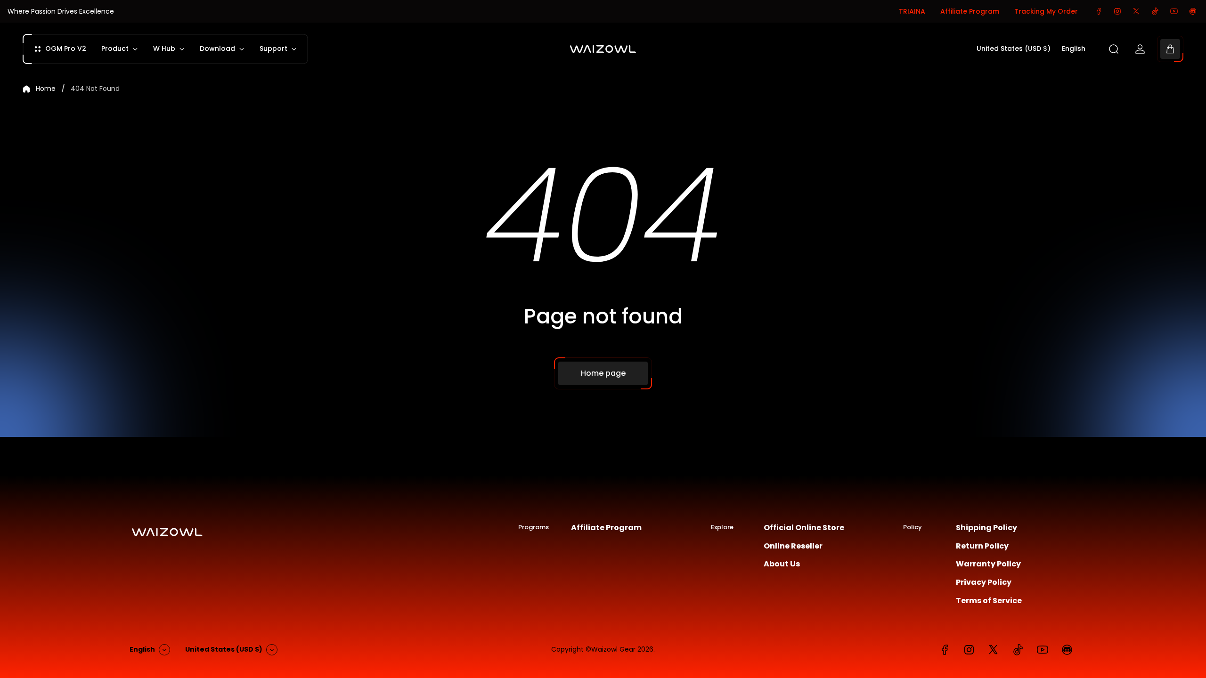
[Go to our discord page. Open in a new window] (1192, 11)
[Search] (1113, 49)
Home (46, 89)
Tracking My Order (1046, 11)
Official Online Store (804, 528)
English (1073, 49)
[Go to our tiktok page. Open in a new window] (1155, 11)
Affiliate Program (969, 11)
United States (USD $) (1014, 49)
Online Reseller (793, 546)
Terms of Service (989, 601)
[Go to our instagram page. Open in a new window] (1117, 11)
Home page (603, 373)
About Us (782, 564)
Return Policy (982, 546)
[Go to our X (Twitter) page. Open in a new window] (1136, 11)
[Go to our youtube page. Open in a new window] (1174, 11)
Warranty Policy (988, 564)
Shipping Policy (986, 528)
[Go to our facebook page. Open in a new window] (1098, 11)
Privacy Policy (983, 582)
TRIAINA (912, 11)
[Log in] (1140, 49)
